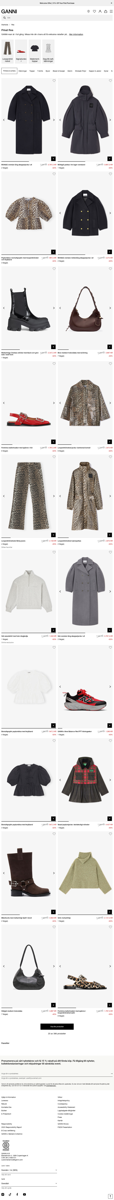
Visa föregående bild (3, 119)
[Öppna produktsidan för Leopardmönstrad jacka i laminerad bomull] (85, 403)
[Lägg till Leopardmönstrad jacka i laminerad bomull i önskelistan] (110, 364)
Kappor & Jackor (95, 71)
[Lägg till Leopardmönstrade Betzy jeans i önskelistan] (54, 457)
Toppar (32, 71)
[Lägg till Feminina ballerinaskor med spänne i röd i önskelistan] (54, 364)
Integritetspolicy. (51, 1085)
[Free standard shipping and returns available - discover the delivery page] (57, 3)
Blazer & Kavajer (59, 71)
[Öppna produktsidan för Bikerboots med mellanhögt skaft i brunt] (28, 873)
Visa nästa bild (53, 119)
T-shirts (40, 71)
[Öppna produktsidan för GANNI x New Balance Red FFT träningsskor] (85, 686)
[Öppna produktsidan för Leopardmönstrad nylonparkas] (85, 496)
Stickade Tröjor (80, 71)
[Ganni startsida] (9, 11)
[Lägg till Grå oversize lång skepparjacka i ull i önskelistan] (110, 552)
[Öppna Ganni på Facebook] (17, 1194)
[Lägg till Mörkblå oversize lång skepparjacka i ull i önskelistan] (54, 81)
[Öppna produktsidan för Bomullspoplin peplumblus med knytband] (28, 686)
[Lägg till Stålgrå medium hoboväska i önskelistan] (54, 927)
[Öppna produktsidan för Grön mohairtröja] (85, 873)
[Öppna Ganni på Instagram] (2, 1194)
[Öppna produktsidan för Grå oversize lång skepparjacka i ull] (85, 591)
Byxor (48, 71)
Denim (70, 71)
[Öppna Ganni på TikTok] (10, 1194)
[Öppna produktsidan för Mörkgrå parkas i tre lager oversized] (85, 120)
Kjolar (106, 71)
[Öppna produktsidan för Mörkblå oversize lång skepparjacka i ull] (28, 120)
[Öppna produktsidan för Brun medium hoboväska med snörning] (85, 308)
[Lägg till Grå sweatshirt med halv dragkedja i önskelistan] (54, 552)
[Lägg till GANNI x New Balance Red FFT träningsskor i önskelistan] (110, 647)
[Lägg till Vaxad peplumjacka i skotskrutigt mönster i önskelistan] (110, 741)
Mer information (76, 34)
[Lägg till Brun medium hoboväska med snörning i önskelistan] (110, 269)
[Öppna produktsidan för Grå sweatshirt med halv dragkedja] (28, 591)
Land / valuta (5, 1165)
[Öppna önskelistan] (94, 11)
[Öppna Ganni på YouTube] (24, 1194)
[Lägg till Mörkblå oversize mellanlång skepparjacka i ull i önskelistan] (110, 174)
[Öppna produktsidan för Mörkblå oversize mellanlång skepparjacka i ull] (85, 213)
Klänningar (23, 71)
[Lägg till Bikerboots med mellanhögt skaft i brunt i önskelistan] (54, 834)
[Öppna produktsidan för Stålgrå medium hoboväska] (28, 966)
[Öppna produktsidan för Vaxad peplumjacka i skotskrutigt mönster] (85, 780)
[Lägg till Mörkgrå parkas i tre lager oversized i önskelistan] (110, 81)
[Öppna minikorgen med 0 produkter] (106, 11)
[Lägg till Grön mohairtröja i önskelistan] (110, 834)
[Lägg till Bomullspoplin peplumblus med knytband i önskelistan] (54, 647)
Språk (3, 1179)
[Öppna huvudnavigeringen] (111, 11)
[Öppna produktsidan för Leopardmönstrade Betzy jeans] (28, 496)
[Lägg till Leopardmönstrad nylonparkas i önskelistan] (110, 457)
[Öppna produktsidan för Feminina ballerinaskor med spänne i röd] (28, 403)
